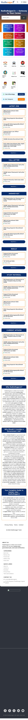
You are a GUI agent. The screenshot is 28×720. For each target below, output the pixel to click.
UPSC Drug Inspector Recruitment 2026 (13, 119)
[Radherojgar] (8, 2)
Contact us (6, 568)
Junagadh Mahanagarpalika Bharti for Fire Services (14, 124)
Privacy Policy (9, 525)
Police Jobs (6, 560)
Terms (16, 525)
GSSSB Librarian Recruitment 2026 (13, 139)
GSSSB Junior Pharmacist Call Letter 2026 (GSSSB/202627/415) (14, 165)
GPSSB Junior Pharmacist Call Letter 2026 (14, 173)
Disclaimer (6, 569)
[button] (17, 2)
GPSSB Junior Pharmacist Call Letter (8, 27)
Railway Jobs (7, 554)
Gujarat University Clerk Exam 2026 (14, 179)
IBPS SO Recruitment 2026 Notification (11, 111)
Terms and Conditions (9, 573)
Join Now (21, 94)
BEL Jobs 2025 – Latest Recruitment (8, 42)
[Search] (23, 18)
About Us (6, 566)
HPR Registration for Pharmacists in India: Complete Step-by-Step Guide (14, 200)
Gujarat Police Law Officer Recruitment (11, 132)
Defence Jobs (7, 558)
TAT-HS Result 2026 (9, 261)
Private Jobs (6, 556)
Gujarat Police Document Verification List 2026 (11, 213)
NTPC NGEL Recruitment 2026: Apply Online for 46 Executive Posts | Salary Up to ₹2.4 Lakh (14, 145)
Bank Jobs (6, 553)
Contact (21, 525)
